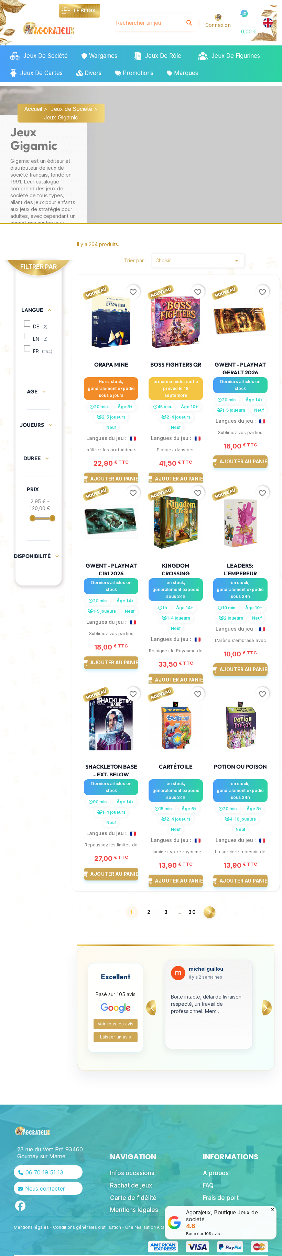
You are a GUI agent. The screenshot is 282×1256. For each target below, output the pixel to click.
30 (192, 912)
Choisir (198, 260)
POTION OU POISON (240, 766)
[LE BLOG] (66, 11)
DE (40, 326)
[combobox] (145, 22)
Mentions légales (31, 1227)
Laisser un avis (115, 1036)
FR (42, 351)
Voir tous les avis (115, 1023)
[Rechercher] (189, 22)
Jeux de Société (71, 108)
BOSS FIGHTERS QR (175, 364)
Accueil (33, 108)
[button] (249, 31)
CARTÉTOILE (176, 766)
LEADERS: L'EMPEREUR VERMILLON (240, 573)
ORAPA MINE (111, 364)
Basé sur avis (203, 1233)
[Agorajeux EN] (268, 23)
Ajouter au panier (114, 479)
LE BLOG (84, 10)
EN (40, 339)
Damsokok (202, 969)
